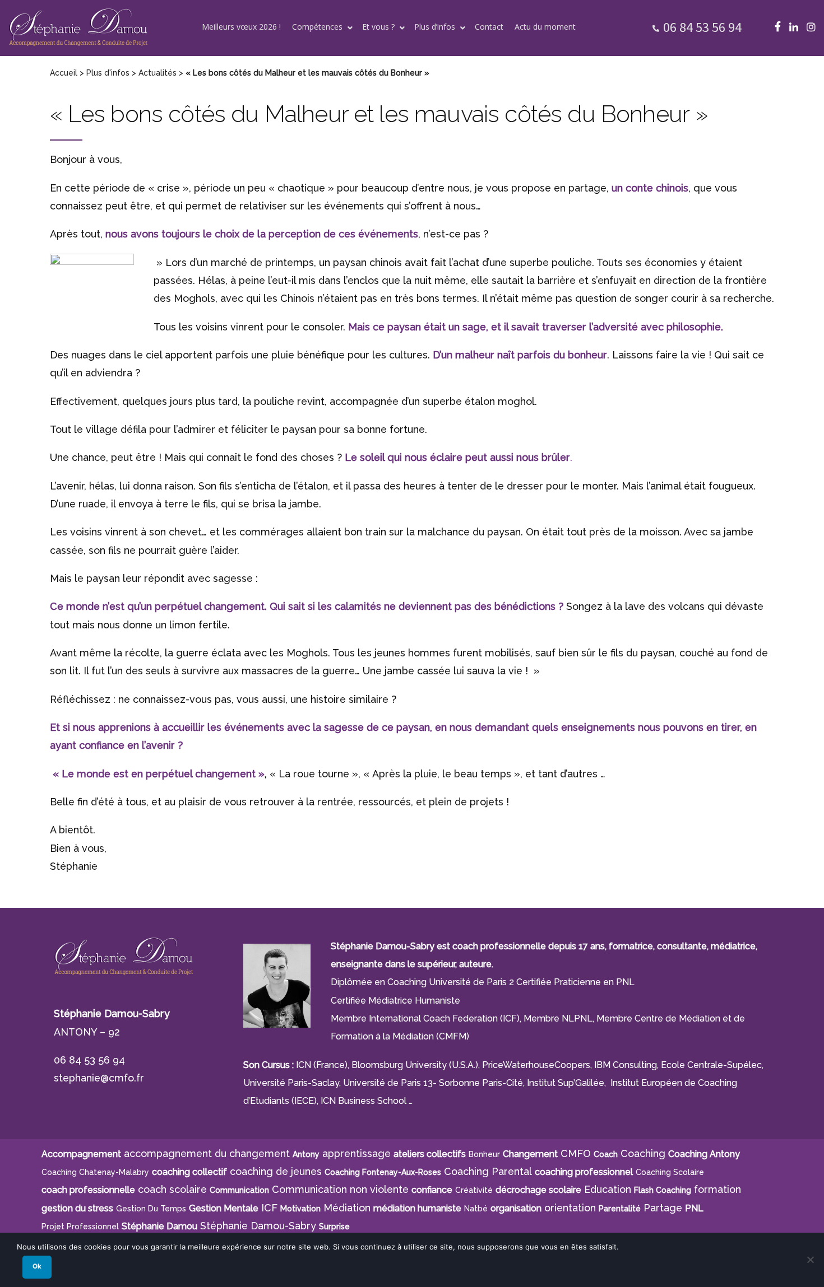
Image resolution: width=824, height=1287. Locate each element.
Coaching (643, 1153)
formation (717, 1189)
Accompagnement (81, 1154)
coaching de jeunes (276, 1171)
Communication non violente (340, 1189)
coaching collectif (189, 1172)
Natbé (476, 1208)
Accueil (63, 72)
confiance (431, 1190)
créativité (474, 1190)
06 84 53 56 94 (702, 27)
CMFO (576, 1153)
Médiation (347, 1208)
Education (607, 1189)
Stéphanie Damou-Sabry (258, 1226)
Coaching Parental (488, 1171)
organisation (515, 1208)
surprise (334, 1226)
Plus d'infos (107, 72)
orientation (570, 1208)
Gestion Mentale (223, 1208)
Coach (606, 1154)
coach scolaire (172, 1189)
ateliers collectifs (430, 1154)
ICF (269, 1208)
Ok (37, 1266)
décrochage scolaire (538, 1190)
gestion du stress (77, 1208)
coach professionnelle (88, 1190)
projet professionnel (80, 1226)
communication (239, 1190)
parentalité (620, 1208)
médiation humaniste (417, 1208)
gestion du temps (151, 1208)
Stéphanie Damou (159, 1226)
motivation (300, 1208)
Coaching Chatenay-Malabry (95, 1172)
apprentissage (356, 1153)
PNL (694, 1208)
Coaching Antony (704, 1154)
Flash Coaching (662, 1190)
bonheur (484, 1154)
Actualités (157, 72)
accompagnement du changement (207, 1153)
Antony (306, 1154)
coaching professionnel (584, 1172)
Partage (663, 1208)
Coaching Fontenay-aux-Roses (383, 1172)
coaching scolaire (670, 1172)
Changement (530, 1154)
